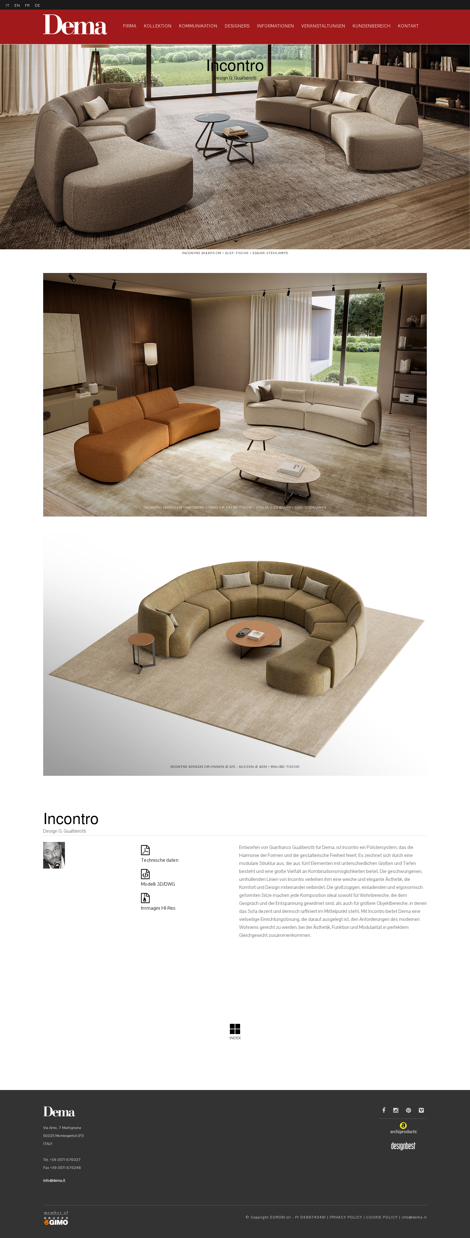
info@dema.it (414, 1217)
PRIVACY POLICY (346, 1217)
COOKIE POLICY (382, 1217)
